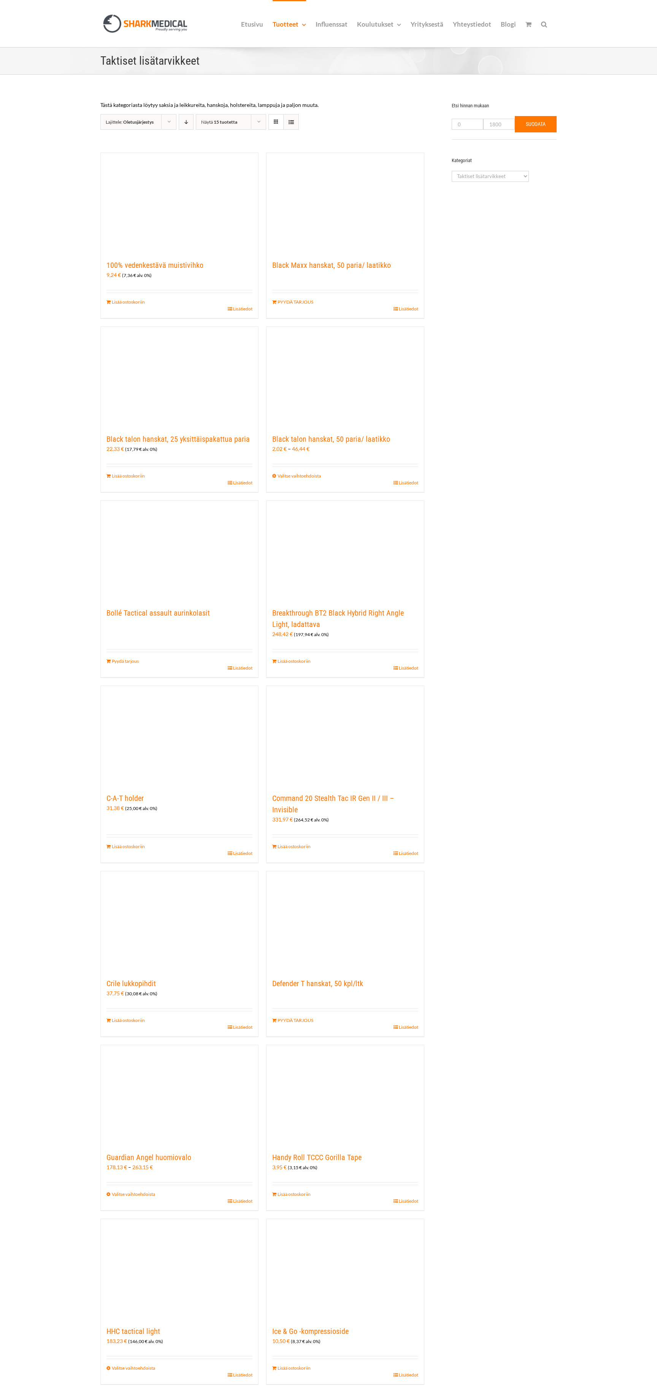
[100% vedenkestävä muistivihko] (179, 202)
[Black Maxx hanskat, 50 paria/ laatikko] (345, 202)
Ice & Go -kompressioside (310, 1331)
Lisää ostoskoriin (128, 302)
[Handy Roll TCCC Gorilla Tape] (345, 1094)
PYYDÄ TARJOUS (295, 302)
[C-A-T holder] (179, 735)
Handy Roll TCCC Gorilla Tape (317, 1157)
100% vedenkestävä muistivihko (154, 265)
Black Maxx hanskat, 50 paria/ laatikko (331, 265)
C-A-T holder (125, 798)
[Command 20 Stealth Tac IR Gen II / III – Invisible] (345, 735)
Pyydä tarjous (125, 661)
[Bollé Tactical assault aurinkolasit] (179, 550)
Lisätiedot (242, 309)
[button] (544, 23)
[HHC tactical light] (179, 1268)
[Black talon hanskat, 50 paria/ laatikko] (345, 376)
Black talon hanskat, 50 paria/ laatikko (331, 439)
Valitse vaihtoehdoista (299, 476)
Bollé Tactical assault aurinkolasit (158, 613)
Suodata (536, 124)
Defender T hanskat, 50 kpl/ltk (317, 983)
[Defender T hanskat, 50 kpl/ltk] (345, 920)
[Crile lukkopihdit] (179, 920)
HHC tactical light (133, 1331)
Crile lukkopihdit (131, 983)
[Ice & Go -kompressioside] (345, 1268)
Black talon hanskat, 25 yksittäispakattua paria (178, 439)
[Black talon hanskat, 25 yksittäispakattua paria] (179, 376)
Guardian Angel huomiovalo (148, 1157)
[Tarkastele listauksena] (291, 122)
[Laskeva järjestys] (186, 122)
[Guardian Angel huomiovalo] (179, 1094)
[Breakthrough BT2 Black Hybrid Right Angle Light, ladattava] (345, 550)
